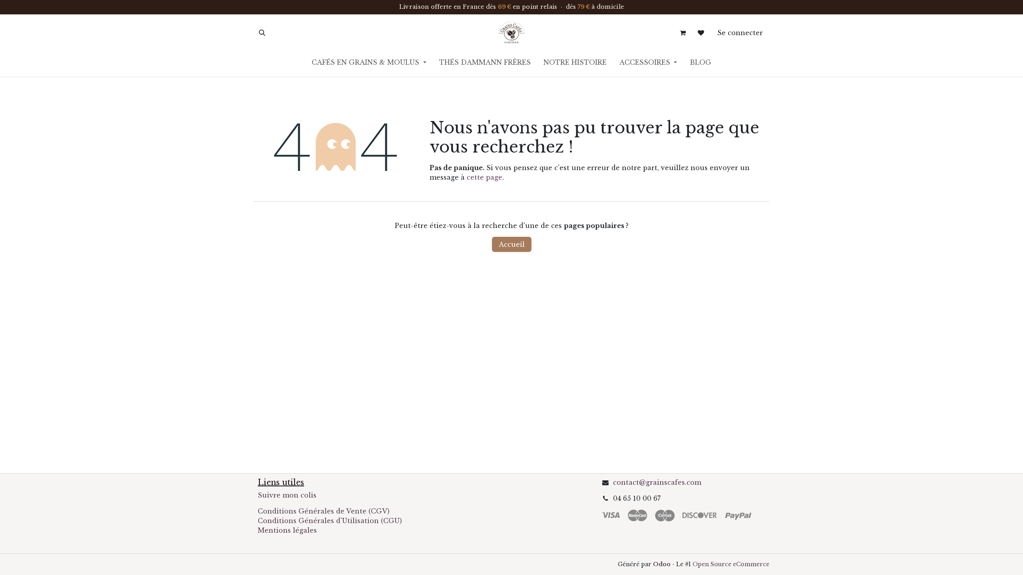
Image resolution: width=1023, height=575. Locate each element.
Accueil (512, 244)
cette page (484, 177)
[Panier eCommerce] (682, 32)
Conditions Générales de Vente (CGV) (324, 511)
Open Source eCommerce (731, 564)
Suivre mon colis (287, 495)
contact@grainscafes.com (657, 482)
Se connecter (740, 33)
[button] (262, 32)
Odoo (662, 564)
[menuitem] (368, 64)
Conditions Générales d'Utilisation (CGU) (331, 521)
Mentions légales (287, 530)
